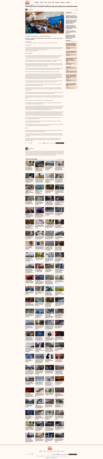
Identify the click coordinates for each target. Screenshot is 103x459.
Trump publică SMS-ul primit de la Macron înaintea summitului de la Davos (59, 338)
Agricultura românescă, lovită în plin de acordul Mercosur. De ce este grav (39, 395)
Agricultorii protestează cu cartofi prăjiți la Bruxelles (29, 405)
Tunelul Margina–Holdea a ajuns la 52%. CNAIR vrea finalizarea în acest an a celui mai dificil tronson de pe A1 (49, 327)
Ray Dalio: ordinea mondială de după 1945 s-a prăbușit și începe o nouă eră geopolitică (49, 203)
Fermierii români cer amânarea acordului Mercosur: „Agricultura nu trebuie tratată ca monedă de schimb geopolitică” (49, 350)
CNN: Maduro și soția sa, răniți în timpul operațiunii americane (59, 405)
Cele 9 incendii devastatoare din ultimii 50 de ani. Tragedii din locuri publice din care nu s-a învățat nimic (49, 429)
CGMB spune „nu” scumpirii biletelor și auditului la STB (49, 270)
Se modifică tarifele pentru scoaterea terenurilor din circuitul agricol (59, 293)
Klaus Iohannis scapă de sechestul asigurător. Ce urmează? (29, 315)
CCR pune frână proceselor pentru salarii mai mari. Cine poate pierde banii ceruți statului (29, 168)
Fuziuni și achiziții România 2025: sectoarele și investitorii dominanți (39, 350)
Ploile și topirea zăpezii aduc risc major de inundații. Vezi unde (49, 405)
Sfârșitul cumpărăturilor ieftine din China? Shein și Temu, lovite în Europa (39, 247)
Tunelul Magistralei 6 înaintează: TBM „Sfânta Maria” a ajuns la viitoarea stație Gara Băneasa (59, 316)
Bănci (53, 2)
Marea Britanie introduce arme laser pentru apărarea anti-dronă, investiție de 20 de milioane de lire (29, 395)
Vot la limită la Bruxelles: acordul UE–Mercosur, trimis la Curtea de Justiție (39, 327)
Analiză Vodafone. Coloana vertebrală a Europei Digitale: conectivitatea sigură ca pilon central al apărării (39, 338)
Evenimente (62, 2)
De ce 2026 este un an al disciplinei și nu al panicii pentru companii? (39, 237)
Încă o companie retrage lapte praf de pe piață (39, 292)
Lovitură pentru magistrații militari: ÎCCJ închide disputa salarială (29, 304)
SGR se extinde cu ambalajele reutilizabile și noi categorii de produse (39, 203)
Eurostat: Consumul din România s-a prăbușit (49, 394)
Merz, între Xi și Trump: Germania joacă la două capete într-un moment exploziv (59, 192)
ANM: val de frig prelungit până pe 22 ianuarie (29, 360)
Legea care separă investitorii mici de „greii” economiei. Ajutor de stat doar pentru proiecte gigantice (58, 248)
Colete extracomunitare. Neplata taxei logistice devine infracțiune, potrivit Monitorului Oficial (39, 406)
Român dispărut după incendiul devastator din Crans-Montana (59, 428)
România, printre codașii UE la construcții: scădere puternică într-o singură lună (29, 350)
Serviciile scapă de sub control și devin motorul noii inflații (49, 213)
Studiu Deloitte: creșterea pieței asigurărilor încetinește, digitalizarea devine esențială (49, 316)
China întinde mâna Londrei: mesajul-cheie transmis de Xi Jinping (29, 281)
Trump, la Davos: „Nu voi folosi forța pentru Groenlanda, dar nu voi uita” (29, 327)
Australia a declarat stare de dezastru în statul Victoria (58, 383)
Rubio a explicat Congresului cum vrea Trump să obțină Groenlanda (29, 417)
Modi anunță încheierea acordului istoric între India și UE (29, 292)
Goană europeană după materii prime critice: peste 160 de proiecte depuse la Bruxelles (39, 361)
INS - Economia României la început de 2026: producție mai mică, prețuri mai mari (49, 282)
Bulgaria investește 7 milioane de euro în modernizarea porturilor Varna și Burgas (39, 192)
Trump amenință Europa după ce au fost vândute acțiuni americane (59, 304)
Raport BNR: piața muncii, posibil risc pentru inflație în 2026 (29, 202)
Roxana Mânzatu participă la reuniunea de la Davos (49, 360)
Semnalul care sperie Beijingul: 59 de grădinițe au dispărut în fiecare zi (29, 192)
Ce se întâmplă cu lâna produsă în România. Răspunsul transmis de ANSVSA (39, 169)
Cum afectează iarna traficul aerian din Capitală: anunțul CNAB (39, 383)
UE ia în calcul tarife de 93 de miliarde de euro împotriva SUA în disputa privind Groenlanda (29, 372)
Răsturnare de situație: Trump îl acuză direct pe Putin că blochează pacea (49, 440)
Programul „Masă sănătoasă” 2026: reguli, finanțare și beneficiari (39, 439)
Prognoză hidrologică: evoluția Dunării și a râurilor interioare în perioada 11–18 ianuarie (59, 372)
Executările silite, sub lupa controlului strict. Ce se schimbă (59, 213)
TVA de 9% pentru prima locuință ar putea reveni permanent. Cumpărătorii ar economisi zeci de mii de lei (49, 181)
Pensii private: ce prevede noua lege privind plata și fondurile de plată (39, 417)
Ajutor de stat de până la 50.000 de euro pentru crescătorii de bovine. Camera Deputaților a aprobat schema (39, 181)
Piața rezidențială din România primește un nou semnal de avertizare (49, 168)
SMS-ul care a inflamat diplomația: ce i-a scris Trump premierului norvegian (39, 372)
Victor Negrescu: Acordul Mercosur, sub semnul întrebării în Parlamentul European (29, 338)
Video (46, 2)
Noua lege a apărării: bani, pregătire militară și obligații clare (29, 383)
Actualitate (36, 2)
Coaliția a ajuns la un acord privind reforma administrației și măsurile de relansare (29, 227)
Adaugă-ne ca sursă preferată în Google (33, 36)
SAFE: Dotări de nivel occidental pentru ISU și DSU (59, 281)
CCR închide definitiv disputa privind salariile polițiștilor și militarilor (29, 428)
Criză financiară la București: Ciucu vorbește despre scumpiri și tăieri (48, 305)
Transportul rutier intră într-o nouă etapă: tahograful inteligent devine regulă (39, 429)
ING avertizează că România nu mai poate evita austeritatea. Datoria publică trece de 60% (29, 271)
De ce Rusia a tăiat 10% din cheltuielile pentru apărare (59, 349)
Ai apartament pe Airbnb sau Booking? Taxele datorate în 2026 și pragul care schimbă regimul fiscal (59, 168)
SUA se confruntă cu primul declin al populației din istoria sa (59, 226)
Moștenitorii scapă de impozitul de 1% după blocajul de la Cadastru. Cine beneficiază (29, 181)
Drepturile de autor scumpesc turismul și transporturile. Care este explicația (49, 248)
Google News (60, 454)
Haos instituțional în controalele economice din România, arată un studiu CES (49, 260)
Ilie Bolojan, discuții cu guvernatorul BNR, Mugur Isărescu (59, 326)
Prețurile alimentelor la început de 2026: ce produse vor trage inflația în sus (49, 417)
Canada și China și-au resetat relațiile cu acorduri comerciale (59, 360)
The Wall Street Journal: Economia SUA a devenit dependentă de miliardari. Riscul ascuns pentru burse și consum (59, 203)
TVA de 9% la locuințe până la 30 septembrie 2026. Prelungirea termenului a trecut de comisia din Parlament (59, 181)
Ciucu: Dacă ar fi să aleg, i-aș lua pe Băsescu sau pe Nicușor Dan (49, 191)
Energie (49, 2)
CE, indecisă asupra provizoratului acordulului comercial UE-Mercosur (29, 260)
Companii (57, 2)
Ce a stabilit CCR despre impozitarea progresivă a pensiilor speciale (49, 226)
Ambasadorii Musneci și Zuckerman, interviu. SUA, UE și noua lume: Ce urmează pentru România (39, 215)
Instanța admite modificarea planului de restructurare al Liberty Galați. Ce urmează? (39, 282)
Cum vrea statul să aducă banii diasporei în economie (59, 237)
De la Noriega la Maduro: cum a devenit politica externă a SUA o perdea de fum (59, 417)
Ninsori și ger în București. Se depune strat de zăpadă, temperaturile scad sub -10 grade (49, 384)
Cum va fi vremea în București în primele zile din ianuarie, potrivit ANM (59, 440)
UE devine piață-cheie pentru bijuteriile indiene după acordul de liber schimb (59, 260)
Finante (41, 2)
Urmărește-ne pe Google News (46, 36)
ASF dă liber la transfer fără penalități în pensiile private (39, 226)
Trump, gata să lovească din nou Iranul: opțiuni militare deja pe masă (49, 371)
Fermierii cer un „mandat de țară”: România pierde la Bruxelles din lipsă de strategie (49, 293)
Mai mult (68, 2)
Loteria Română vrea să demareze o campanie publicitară (39, 304)
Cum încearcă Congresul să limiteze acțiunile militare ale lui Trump (59, 395)
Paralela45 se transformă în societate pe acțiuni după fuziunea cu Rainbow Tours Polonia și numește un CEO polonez (49, 338)
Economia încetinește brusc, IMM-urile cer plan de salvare (29, 237)
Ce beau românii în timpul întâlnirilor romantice (28, 247)
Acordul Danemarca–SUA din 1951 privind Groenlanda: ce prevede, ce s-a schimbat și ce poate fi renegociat (39, 316)
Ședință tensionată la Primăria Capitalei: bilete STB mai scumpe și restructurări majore (59, 271)
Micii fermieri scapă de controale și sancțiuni (39, 259)
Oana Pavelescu (31, 9)
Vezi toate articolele (60, 159)
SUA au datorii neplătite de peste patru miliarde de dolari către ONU (49, 237)
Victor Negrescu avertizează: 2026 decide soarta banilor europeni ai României (29, 440)
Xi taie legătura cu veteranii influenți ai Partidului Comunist (38, 270)
